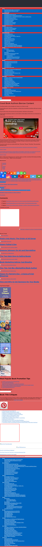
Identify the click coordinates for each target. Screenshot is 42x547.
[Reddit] (11, 173)
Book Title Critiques (18, 400)
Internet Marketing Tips (8, 33)
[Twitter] (18, 173)
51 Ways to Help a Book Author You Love (10, 416)
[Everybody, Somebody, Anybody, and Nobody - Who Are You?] (5, 320)
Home (3, 8)
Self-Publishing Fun (7, 66)
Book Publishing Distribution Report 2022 (11, 53)
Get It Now (4, 76)
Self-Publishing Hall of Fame (9, 67)
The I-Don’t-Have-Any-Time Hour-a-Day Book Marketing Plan (12, 452)
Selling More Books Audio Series (9, 82)
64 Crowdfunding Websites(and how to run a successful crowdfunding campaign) (13, 383)
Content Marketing (7, 37)
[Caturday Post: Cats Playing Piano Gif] (5, 308)
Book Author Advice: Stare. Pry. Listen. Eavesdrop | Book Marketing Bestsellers (22, 201)
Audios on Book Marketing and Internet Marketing (13, 45)
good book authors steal (16, 180)
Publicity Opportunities (8, 30)
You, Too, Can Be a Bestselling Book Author (18, 268)
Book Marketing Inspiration (9, 20)
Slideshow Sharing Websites (9, 43)
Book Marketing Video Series (10, 530)
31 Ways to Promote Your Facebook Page (10, 381)
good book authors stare (5, 180)
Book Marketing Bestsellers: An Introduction (12, 9)
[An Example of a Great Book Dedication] (5, 364)
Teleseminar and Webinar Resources (10, 44)
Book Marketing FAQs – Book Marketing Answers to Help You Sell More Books (17, 16)
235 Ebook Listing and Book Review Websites (11, 386)
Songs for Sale (6, 12)
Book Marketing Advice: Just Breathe (16, 262)
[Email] (24, 173)
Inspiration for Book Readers (9, 75)
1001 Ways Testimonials (8, 79)
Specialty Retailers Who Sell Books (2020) (10, 412)
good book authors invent (15, 179)
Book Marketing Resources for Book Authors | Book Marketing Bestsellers (21, 203)
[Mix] (14, 173)
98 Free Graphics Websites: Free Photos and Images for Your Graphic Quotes (18, 385)
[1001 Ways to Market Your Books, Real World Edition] (30, 229)
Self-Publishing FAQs (8, 64)
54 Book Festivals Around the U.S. (9, 411)
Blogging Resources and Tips (9, 38)
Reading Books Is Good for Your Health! (8, 454)
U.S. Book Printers (10, 55)
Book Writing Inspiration (8, 74)
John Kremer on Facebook (8, 93)
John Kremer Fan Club (8, 92)
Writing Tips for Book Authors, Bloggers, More (12, 72)
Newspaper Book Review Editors (10, 29)
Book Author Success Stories (9, 71)
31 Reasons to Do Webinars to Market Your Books (12, 414)
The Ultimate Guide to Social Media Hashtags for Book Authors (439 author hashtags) (19, 422)
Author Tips (2, 190)
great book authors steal (26, 180)
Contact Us (4, 87)
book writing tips (5, 178)
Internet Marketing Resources (9, 35)
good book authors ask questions (30, 178)
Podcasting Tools (8, 491)
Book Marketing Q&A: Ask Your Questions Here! (12, 91)
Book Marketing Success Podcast (10, 17)
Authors (4, 68)
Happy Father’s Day (8, 244)
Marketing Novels (22, 190)
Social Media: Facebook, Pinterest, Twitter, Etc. (12, 36)
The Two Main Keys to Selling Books (15, 256)
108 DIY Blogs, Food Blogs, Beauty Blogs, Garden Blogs (13, 417)
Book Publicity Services (8, 27)
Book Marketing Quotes (8, 24)
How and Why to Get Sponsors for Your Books (19, 282)
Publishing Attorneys (8, 59)
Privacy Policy (6, 94)
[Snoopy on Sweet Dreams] (5, 353)
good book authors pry (36, 179)
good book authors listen (26, 179)
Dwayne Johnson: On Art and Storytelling (17, 250)
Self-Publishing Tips (7, 63)
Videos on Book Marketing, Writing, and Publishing (13, 46)
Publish (3, 47)
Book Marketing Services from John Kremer (11, 85)
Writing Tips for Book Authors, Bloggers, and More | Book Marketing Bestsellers (22, 205)
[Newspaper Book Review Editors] (5, 342)
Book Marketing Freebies (8, 21)
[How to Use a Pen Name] (5, 375)
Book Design (6, 48)
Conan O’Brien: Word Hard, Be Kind (8, 184)
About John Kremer (8, 538)
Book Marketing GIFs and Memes (10, 22)
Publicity (4, 25)
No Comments (3, 186)
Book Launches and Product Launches (11, 19)
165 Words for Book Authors (8, 419)
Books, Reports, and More (8, 86)
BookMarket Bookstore (8, 78)
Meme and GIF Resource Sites (9, 39)
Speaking (28, 190)
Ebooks (3, 60)
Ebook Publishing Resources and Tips (10, 62)
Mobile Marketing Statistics (9, 40)
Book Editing (6, 52)
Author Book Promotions (8, 70)
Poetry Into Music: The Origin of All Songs (18, 239)
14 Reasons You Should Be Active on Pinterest (11, 413)
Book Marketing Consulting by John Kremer (11, 83)
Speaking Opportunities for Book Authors (10, 192)
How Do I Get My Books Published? (7, 450)
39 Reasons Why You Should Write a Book (10, 415)
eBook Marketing (15, 190)
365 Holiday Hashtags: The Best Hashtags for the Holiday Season (15, 421)
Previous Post (3, 182)
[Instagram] (9, 176)
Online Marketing (5, 32)
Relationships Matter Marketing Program (12, 460)
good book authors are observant (16, 178)
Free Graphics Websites (11, 51)
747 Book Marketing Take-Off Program (11, 84)
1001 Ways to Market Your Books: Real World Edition (13, 77)
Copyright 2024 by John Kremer (9, 95)
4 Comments (2, 195)
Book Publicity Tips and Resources (10, 28)
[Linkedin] (5, 173)
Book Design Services (11, 499)
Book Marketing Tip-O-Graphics (9, 23)
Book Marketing (5, 13)
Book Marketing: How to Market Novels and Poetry (13, 15)
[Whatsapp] (21, 173)
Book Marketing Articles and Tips (10, 14)
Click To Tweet (3, 149)
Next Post (2, 187)
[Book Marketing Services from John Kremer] (5, 297)
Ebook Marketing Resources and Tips (10, 61)
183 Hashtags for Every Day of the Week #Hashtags (13, 420)
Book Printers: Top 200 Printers (9, 54)
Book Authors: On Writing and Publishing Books (12, 69)
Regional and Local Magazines (9, 31)
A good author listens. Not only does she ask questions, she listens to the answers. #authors (18, 147)
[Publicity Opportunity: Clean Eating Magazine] (5, 331)
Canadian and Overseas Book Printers (13, 56)
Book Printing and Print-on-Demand (13, 58)
